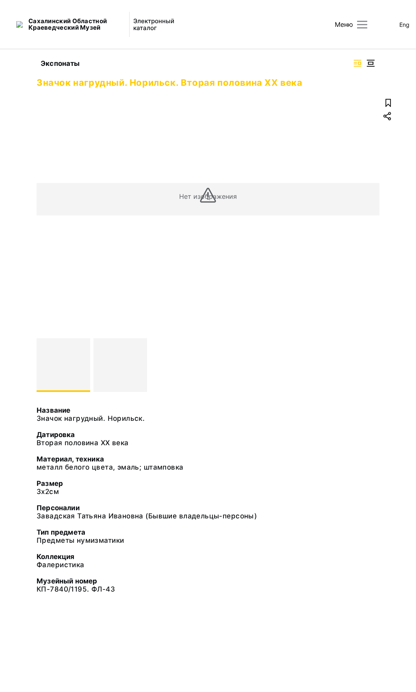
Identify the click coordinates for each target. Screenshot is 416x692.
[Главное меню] (362, 25)
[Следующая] (369, 365)
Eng (404, 24)
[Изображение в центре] (370, 63)
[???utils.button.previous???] (46, 365)
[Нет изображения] (63, 365)
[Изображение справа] (357, 63)
